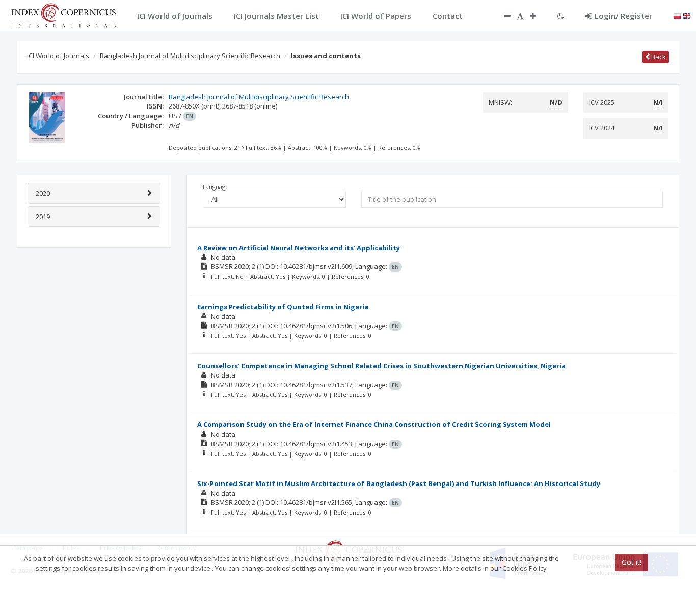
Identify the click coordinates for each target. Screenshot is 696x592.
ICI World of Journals (58, 55)
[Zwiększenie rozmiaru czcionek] (538, 16)
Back (658, 56)
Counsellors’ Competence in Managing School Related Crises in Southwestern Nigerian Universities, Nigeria (381, 365)
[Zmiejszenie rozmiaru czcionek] (502, 16)
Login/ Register (623, 16)
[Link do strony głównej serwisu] (63, 14)
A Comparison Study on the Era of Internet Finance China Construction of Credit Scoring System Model (374, 424)
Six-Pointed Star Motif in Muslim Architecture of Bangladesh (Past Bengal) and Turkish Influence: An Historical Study (398, 483)
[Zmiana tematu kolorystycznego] (561, 16)
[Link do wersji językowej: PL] (677, 15)
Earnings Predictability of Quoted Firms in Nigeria (282, 306)
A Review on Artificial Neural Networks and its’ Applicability (298, 247)
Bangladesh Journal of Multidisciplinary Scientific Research (190, 55)
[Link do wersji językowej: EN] (687, 15)
